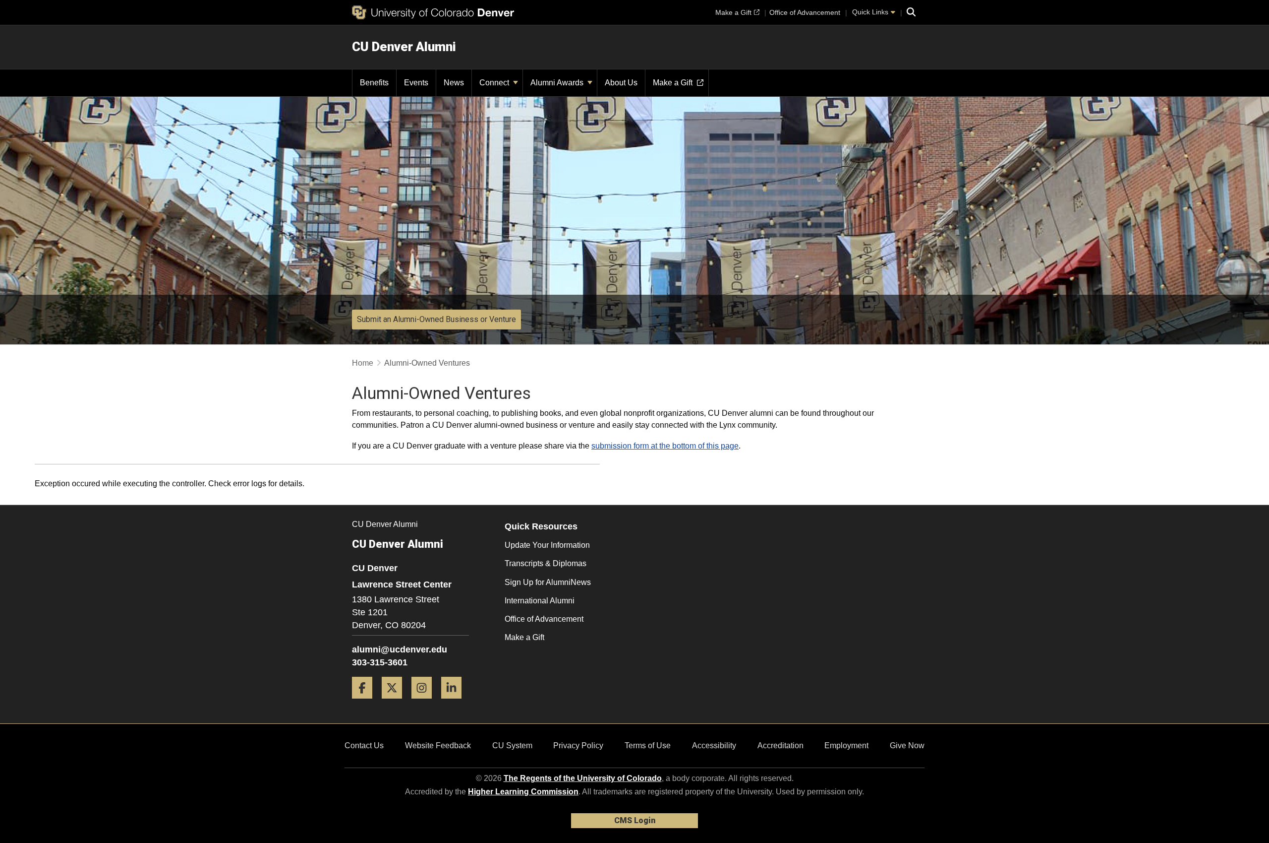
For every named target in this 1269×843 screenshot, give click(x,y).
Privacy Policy (578, 745)
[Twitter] (395, 702)
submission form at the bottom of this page (665, 446)
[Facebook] (366, 702)
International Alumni (540, 600)
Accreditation (780, 745)
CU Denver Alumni (404, 46)
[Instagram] (425, 702)
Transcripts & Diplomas (545, 563)
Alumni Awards (557, 82)
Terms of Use (648, 745)
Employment (846, 745)
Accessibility (714, 745)
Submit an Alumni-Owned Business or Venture (436, 319)
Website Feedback (438, 745)
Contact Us (364, 745)
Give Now (907, 745)
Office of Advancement (544, 619)
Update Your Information (547, 545)
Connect (495, 82)
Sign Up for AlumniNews (548, 582)
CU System (512, 745)
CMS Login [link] (634, 820)
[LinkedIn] (455, 702)
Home (362, 363)
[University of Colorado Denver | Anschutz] (433, 12)
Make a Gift (524, 637)
